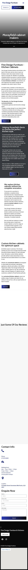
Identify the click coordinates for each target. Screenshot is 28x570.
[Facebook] (2, 539)
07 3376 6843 (4, 458)
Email (2, 503)
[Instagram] (6, 539)
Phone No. (4, 498)
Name (2, 494)
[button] (23, 3)
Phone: (3, 456)
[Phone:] (2, 450)
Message (3, 508)
